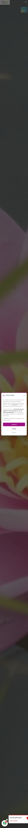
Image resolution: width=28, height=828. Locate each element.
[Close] (24, 395)
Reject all (14, 432)
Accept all (14, 424)
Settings (14, 428)
